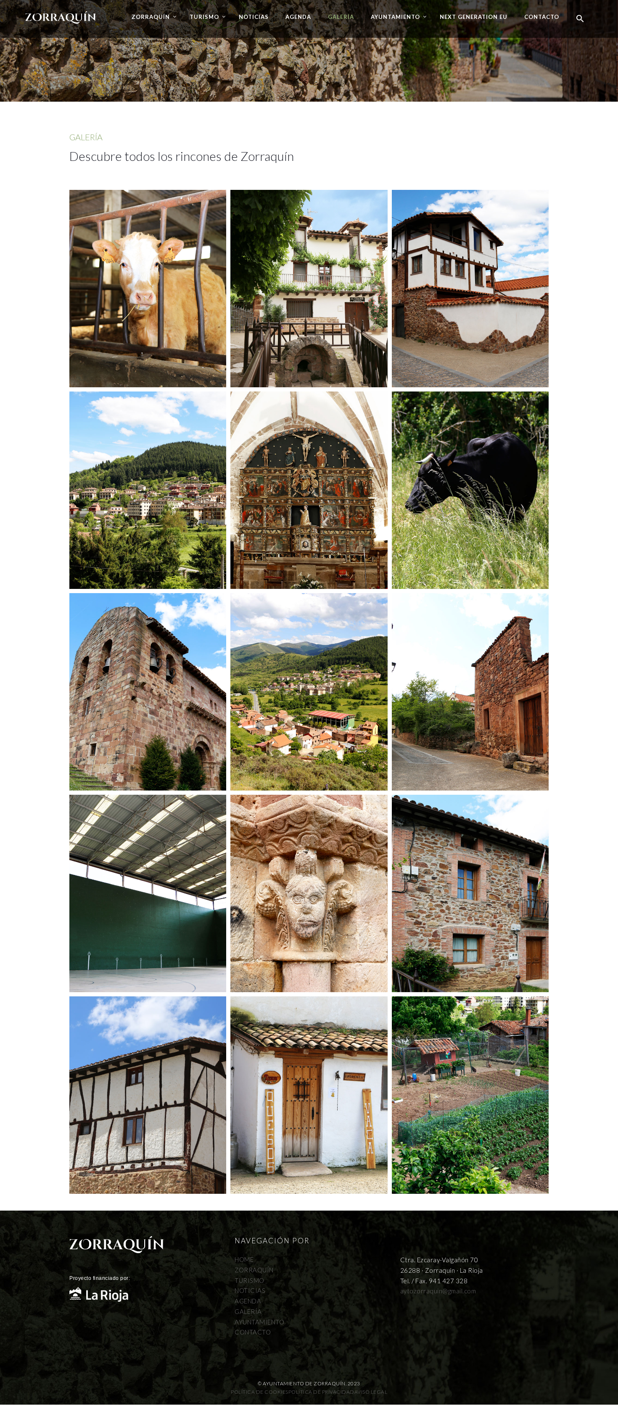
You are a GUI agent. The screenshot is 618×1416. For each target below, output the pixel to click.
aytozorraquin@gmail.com (438, 1291)
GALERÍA (248, 1311)
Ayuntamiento (395, 16)
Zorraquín (151, 16)
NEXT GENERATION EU (473, 16)
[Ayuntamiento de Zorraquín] (60, 12)
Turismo (204, 16)
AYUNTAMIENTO (259, 1322)
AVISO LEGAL (371, 1392)
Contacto (541, 16)
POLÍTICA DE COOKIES (259, 1392)
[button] (580, 19)
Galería (341, 16)
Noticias (254, 16)
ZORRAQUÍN (254, 1270)
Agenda (298, 16)
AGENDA (248, 1301)
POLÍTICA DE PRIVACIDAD (321, 1392)
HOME (244, 1259)
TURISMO (249, 1280)
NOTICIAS (250, 1290)
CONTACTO (253, 1332)
